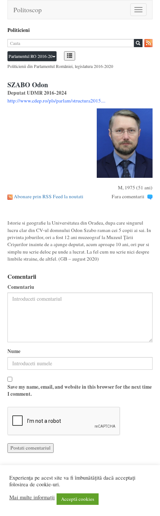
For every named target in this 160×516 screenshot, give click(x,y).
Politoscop (27, 9)
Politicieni (18, 30)
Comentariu (20, 287)
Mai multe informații (32, 497)
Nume (13, 351)
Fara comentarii (128, 196)
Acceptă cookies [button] (77, 499)
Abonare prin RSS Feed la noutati (48, 196)
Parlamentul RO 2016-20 (30, 56)
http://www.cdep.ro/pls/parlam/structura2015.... (56, 100)
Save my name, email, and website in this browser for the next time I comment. (79, 390)
